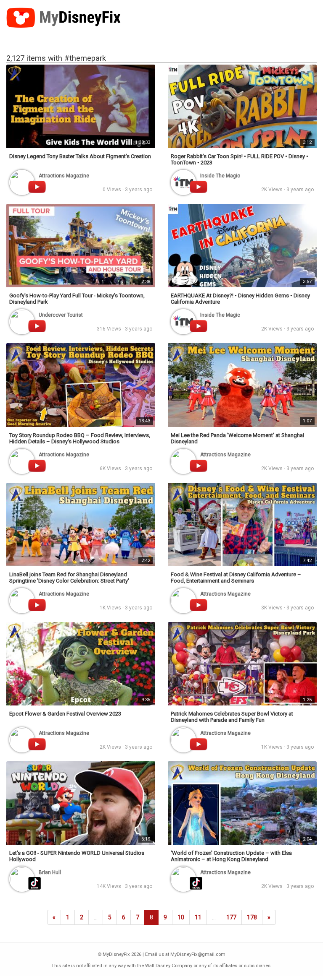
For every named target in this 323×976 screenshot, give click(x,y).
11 (198, 917)
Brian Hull (50, 872)
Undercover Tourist (61, 315)
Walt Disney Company (168, 965)
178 (252, 917)
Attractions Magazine (64, 176)
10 (180, 917)
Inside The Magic (220, 176)
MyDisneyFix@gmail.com (197, 954)
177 (231, 917)
